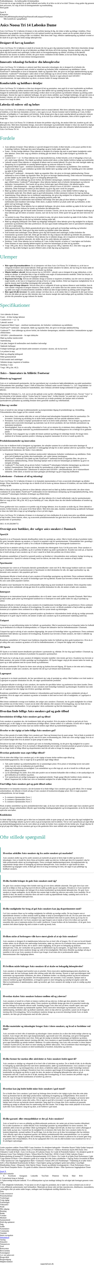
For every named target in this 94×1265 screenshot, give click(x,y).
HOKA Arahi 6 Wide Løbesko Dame (68, 1154)
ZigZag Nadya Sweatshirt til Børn (80, 1158)
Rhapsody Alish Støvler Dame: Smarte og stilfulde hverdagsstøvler (43, 1165)
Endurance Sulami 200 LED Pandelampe (52, 1161)
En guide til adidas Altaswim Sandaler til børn (41, 1167)
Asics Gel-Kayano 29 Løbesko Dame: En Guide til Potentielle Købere (48, 1152)
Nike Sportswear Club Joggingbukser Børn (18, 1161)
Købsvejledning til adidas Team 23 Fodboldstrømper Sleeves (29, 1150)
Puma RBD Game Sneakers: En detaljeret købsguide (39, 1147)
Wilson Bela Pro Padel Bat (42, 1154)
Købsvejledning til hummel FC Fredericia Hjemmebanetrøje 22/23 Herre (28, 1156)
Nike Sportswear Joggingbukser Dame (76, 1167)
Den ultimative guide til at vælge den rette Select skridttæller (42, 1158)
